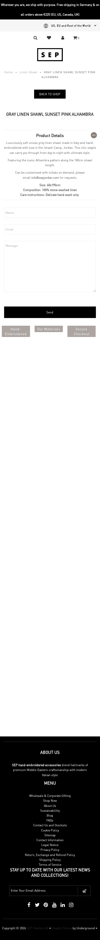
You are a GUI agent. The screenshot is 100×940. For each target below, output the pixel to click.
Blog (50, 815)
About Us (50, 806)
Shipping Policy (50, 860)
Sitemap (50, 835)
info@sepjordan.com (45, 177)
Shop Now (50, 800)
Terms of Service (50, 865)
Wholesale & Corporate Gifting (50, 796)
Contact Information (50, 840)
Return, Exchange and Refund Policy (50, 855)
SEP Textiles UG (37, 928)
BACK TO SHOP (50, 94)
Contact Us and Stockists (50, 825)
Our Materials (48, 329)
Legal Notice (49, 845)
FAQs (49, 820)
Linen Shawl (28, 72)
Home (8, 72)
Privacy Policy (50, 850)
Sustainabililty (50, 810)
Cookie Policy (50, 830)
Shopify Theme (62, 928)
